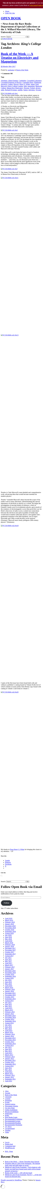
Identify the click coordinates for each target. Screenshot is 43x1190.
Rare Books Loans (11, 1117)
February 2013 (10, 1057)
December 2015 (10, 993)
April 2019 (8, 918)
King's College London (15, 86)
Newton (26, 88)
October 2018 (9, 930)
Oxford (32, 88)
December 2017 (10, 948)
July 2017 (8, 958)
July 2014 (8, 1025)
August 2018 (9, 933)
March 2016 (9, 987)
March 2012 (9, 1073)
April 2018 (8, 941)
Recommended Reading (13, 1123)
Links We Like (10, 13)
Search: (3, 37)
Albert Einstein (13, 80)
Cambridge (22, 80)
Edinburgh (37, 82)
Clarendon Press (27, 82)
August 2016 (9, 978)
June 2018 (8, 937)
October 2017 (9, 952)
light (25, 86)
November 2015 (10, 995)
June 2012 (8, 1068)
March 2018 (9, 943)
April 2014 (8, 1030)
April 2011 (8, 1081)
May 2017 (8, 961)
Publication (8, 1113)
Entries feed (9, 1144)
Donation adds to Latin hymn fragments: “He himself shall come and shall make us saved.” (22, 1164)
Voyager (38, 90)
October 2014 (9, 1019)
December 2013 (10, 1038)
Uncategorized (10, 1128)
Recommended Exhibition (13, 1119)
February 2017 (10, 967)
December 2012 (10, 1060)
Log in (7, 1142)
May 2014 (8, 1029)
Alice (7, 1091)
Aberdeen (4, 80)
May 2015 (8, 1006)
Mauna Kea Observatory (15, 88)
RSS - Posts (9, 1151)
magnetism (31, 86)
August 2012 (9, 1066)
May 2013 (8, 1051)
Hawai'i (16, 84)
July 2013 (8, 1047)
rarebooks (11, 70)
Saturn (25, 90)
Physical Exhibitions (11, 1112)
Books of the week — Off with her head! (18, 1173)
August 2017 (9, 956)
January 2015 (9, 1014)
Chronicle (8, 1097)
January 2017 (9, 969)
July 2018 (8, 935)
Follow (6, 903)
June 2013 (8, 1049)
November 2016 (10, 973)
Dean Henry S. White (17, 849)
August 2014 (9, 1023)
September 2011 (10, 1079)
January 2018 (9, 946)
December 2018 (10, 926)
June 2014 (8, 1027)
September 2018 (10, 931)
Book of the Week (22, 70)
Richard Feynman (11, 90)
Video (7, 1132)
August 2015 (9, 1001)
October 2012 (9, 1062)
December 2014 (10, 1015)
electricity (4, 84)
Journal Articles (10, 1104)
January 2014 (9, 1036)
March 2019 (9, 920)
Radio (7, 1115)
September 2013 (10, 1043)
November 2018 (10, 928)
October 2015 (9, 997)
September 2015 (10, 999)
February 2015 (10, 1012)
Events (7, 1102)
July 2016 (8, 980)
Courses (7, 1098)
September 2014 (10, 1021)
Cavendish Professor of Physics (11, 82)
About (7, 11)
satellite (20, 90)
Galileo (10, 84)
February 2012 (10, 1075)
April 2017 (8, 963)
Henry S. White (25, 84)
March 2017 (9, 965)
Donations (8, 1100)
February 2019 (10, 922)
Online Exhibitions (11, 1110)
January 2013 (9, 1058)
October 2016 (9, 974)
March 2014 (9, 1032)
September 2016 (10, 976)
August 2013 (9, 1045)
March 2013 (9, 1055)
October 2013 (9, 1042)
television (31, 90)
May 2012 (8, 1070)
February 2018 (10, 944)
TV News (8, 1127)
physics (38, 88)
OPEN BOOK (11, 18)
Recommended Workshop (13, 1125)
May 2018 (8, 939)
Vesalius (7, 1130)
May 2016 (8, 984)
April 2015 (8, 1008)
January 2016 (9, 991)
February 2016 (10, 989)
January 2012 (9, 1077)
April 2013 (8, 1053)
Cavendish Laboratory (34, 80)
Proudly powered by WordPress (11, 1180)
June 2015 (8, 1004)
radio (2, 90)
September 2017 (10, 954)
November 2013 (10, 1040)
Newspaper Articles (11, 1106)
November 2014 (10, 1017)
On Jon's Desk (10, 1108)
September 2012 (10, 1064)
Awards (7, 1093)
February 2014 (10, 1034)
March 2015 (9, 1010)
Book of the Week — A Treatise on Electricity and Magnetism (19, 57)
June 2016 (8, 982)
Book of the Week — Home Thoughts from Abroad (22, 1161)
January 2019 (9, 924)
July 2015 (8, 1002)
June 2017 (8, 959)
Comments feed (10, 1146)
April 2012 (8, 1072)
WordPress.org (10, 1148)
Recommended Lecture (12, 1121)
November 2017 (10, 950)
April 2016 (8, 986)
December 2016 (10, 971)
